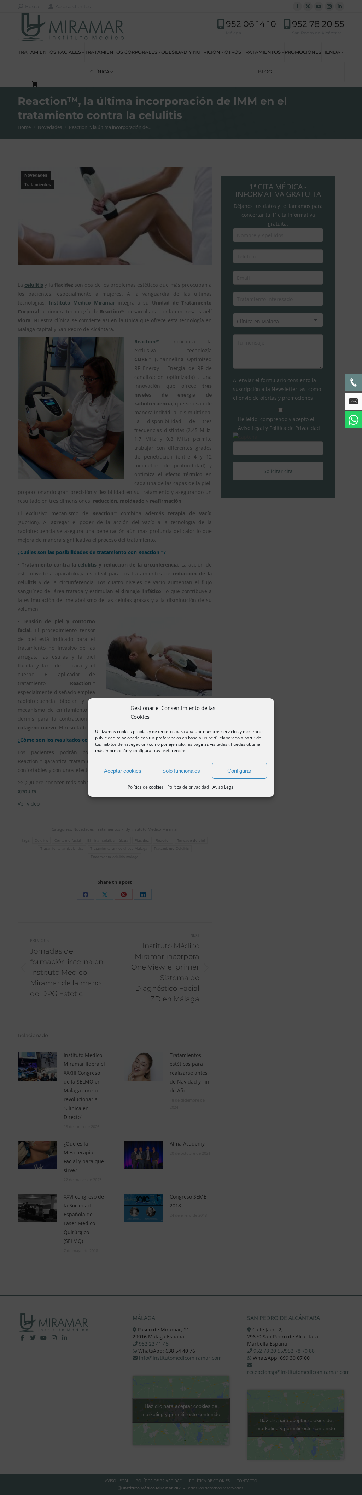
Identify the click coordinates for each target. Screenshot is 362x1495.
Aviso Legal (223, 787)
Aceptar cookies (122, 771)
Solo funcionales (181, 771)
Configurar (239, 771)
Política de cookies (146, 787)
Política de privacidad (188, 787)
